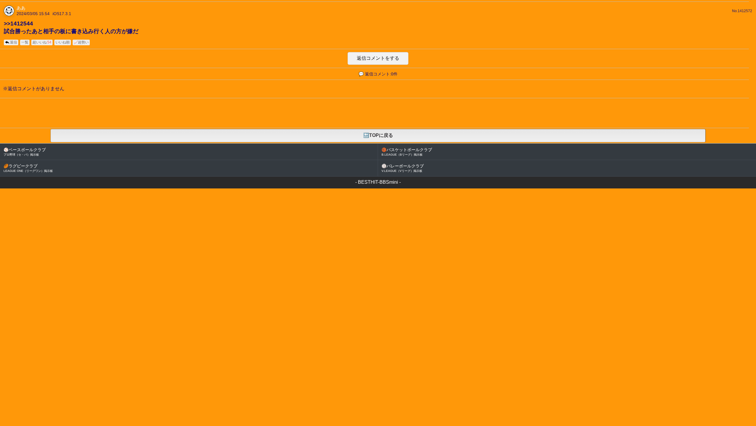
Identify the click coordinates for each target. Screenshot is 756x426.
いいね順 (63, 42)
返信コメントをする (378, 58)
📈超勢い (81, 42)
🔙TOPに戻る (378, 135)
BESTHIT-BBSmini (378, 182)
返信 (13, 42)
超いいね (41, 42)
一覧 (24, 42)
